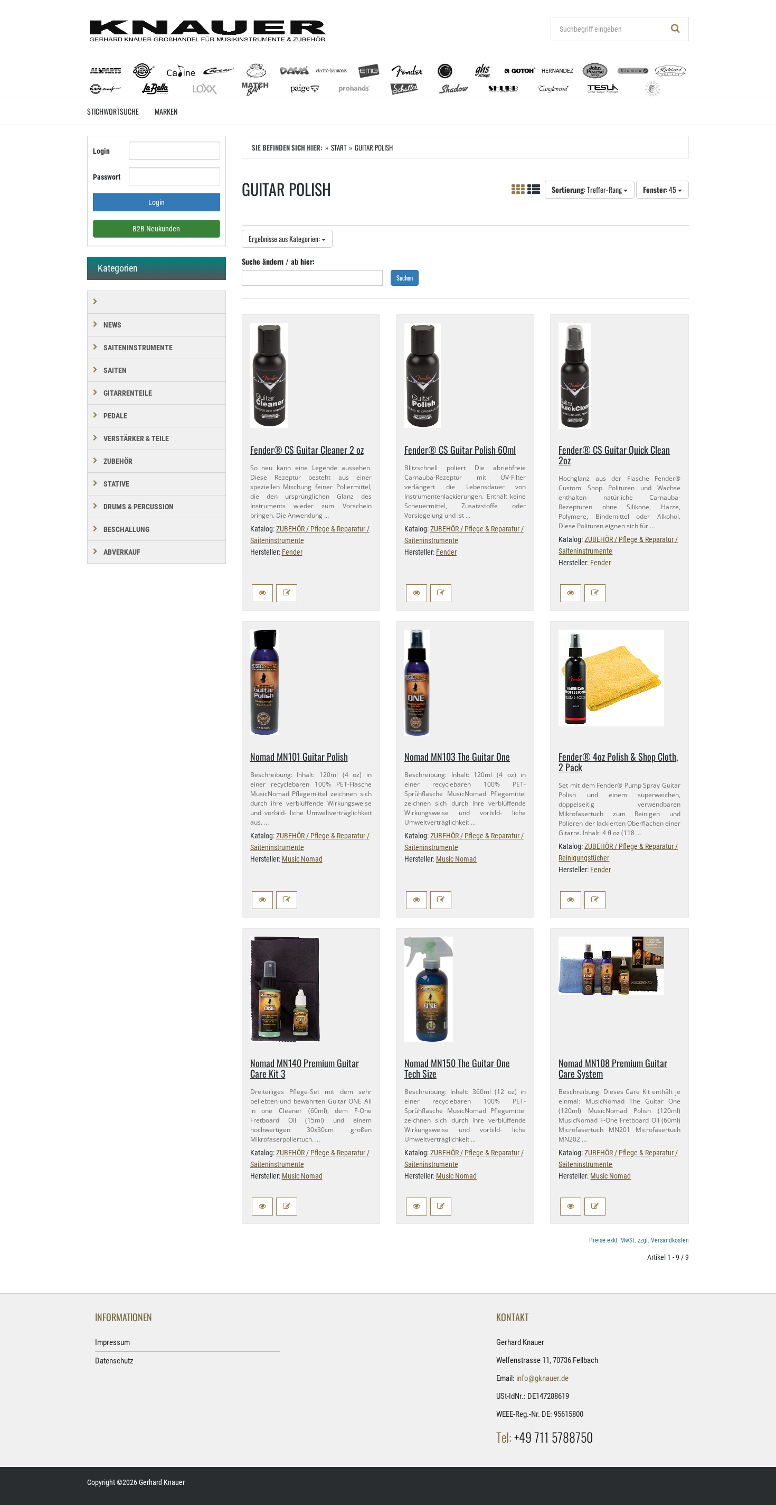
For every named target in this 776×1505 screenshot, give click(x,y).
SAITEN (115, 370)
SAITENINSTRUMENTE (138, 347)
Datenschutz (114, 1361)
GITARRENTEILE (127, 393)
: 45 (660, 189)
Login (101, 151)
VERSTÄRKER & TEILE (136, 438)
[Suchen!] (676, 29)
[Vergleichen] (286, 593)
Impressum (112, 1342)
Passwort (106, 177)
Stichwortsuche (113, 111)
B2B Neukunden (156, 229)
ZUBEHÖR (118, 461)
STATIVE (116, 484)
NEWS (112, 325)
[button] (262, 593)
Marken (166, 111)
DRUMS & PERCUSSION (138, 506)
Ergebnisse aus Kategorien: (285, 238)
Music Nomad (302, 859)
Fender (292, 552)
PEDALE (115, 416)
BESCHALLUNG (126, 529)
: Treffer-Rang (587, 189)
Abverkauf (121, 552)
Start (338, 147)
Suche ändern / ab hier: (278, 261)
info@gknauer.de (542, 1378)
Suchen (404, 277)
